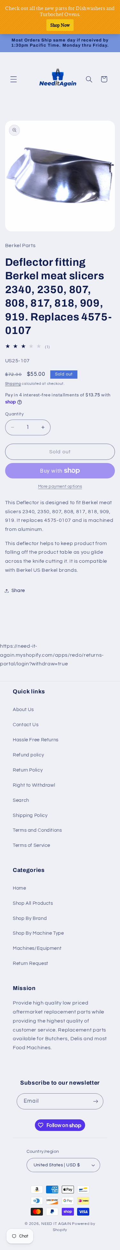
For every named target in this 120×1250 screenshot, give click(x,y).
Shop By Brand (30, 918)
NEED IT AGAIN (56, 1224)
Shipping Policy (30, 815)
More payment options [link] (60, 487)
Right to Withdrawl (34, 785)
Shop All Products (33, 903)
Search (21, 800)
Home (19, 888)
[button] (13, 79)
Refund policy (28, 755)
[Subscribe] (95, 1101)
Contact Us (25, 724)
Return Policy (28, 770)
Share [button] (18, 590)
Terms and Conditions (37, 830)
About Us (23, 709)
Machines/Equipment (37, 948)
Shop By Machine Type (38, 933)
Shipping (13, 383)
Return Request (30, 963)
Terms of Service (31, 845)
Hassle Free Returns (36, 739)
